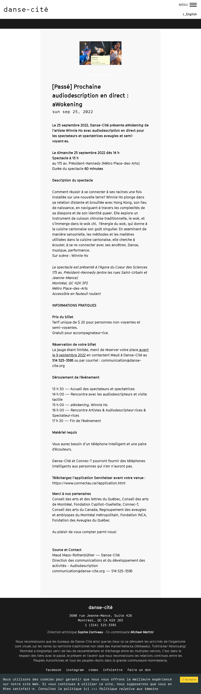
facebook (53, 670)
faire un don (139, 670)
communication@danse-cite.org (78, 571)
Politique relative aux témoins (128, 689)
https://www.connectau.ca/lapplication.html (88, 483)
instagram (75, 670)
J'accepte (189, 679)
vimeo (93, 670)
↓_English (190, 14)
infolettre (112, 670)
